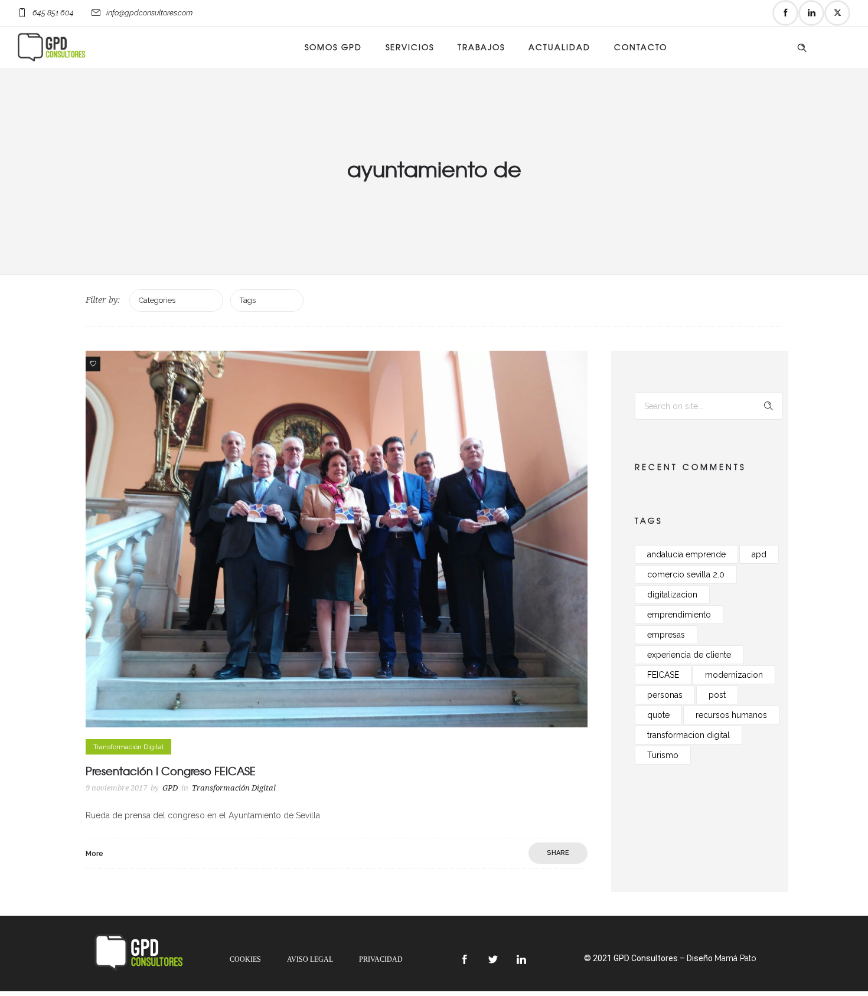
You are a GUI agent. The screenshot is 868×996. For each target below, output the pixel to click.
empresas (666, 634)
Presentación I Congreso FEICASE (171, 771)
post (717, 695)
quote (658, 715)
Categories (157, 300)
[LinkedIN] (811, 13)
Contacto (640, 47)
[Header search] (802, 48)
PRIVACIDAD (381, 959)
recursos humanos (731, 715)
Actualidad (559, 47)
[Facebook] (785, 13)
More (94, 854)
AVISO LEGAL (310, 959)
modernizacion (734, 675)
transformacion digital (688, 735)
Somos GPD (333, 47)
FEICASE (663, 675)
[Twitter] (837, 13)
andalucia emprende (686, 554)
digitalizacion (672, 594)
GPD (170, 787)
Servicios (410, 47)
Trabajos (481, 47)
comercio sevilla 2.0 (686, 574)
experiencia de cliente (689, 654)
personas (665, 695)
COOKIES (245, 959)
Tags (248, 300)
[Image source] (139, 952)
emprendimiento (679, 614)
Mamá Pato (735, 958)
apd (759, 554)
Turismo (662, 755)
